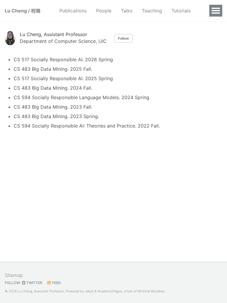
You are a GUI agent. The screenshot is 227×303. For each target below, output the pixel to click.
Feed (56, 283)
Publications (73, 11)
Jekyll (89, 291)
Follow (123, 38)
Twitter (33, 283)
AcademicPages (110, 291)
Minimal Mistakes (151, 291)
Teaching (152, 11)
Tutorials (181, 11)
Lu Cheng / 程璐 (22, 11)
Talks (126, 11)
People (103, 11)
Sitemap (14, 275)
